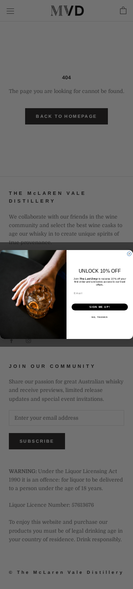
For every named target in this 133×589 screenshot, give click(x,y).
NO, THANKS (100, 317)
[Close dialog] (129, 254)
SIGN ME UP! (99, 307)
